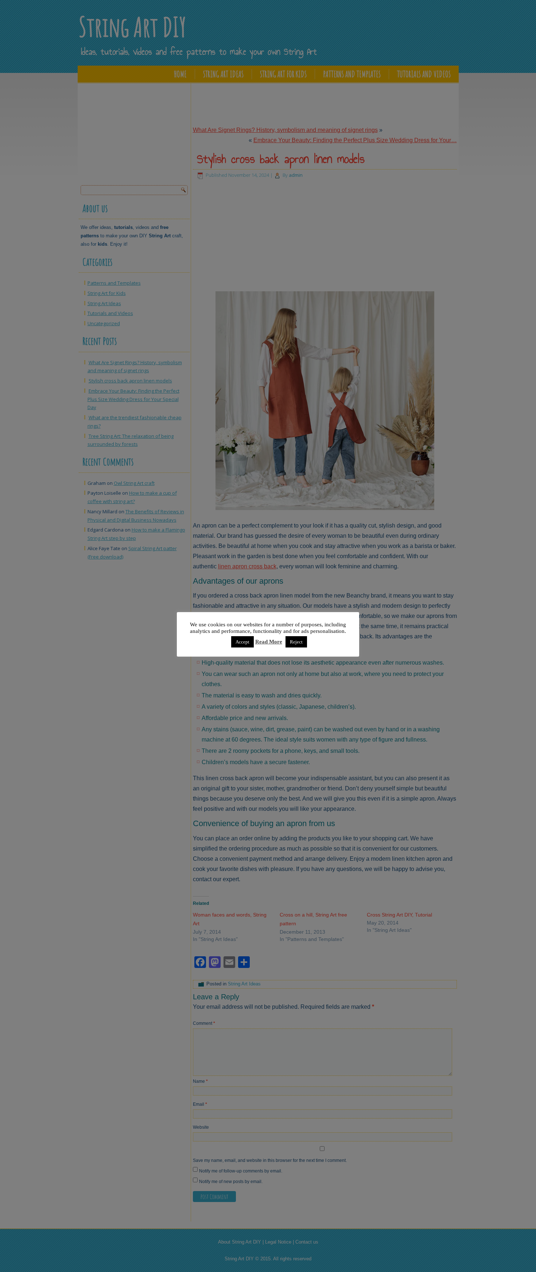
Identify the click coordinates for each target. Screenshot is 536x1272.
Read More (268, 642)
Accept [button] (242, 642)
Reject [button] (296, 642)
